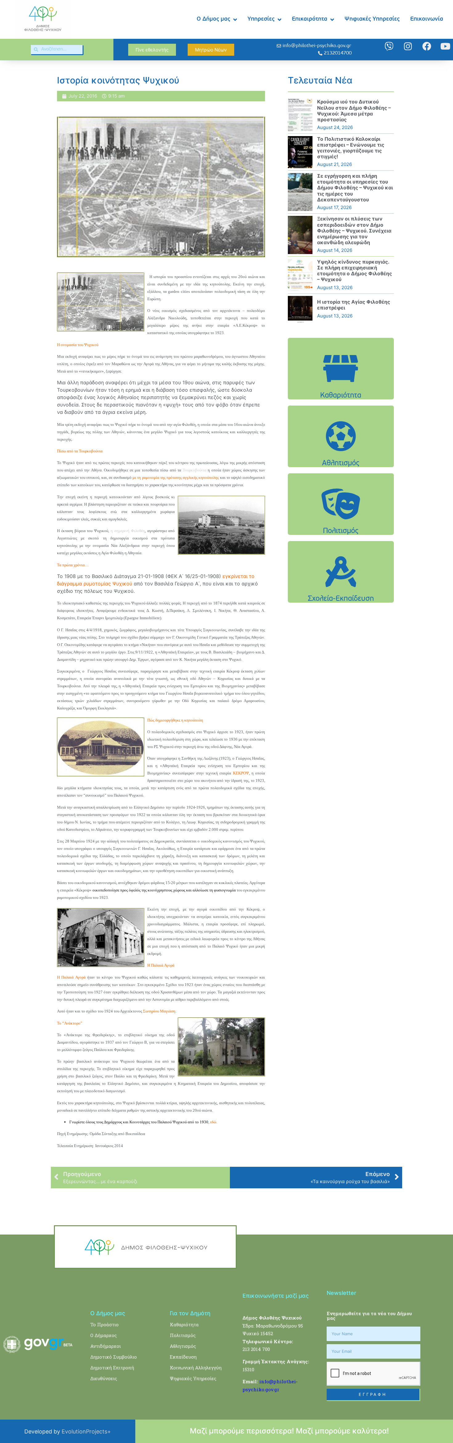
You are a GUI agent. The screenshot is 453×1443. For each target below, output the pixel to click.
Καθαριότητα (184, 1324)
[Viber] (389, 46)
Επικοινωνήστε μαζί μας (276, 1295)
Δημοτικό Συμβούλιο (113, 1357)
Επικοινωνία (426, 19)
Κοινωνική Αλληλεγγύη (196, 1367)
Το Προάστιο (104, 1324)
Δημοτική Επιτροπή (112, 1367)
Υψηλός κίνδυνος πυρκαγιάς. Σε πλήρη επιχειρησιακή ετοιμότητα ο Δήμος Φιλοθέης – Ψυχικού (354, 271)
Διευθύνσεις (103, 1378)
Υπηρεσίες (261, 19)
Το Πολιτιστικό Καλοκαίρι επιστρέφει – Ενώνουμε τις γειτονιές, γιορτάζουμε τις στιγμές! (350, 148)
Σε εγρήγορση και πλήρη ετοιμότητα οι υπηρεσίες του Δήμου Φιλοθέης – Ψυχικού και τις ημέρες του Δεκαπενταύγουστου (355, 188)
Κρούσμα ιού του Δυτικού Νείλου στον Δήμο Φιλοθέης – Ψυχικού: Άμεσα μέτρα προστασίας (354, 111)
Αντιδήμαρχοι (105, 1346)
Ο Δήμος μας (213, 19)
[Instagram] (407, 46)
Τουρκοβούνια (194, 470)
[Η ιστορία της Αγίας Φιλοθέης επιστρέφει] (300, 309)
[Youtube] (445, 46)
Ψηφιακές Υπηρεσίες (372, 19)
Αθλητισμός (183, 1346)
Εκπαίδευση (183, 1357)
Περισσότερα (341, 384)
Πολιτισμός (183, 1335)
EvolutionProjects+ (86, 1431)
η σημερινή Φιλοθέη (128, 530)
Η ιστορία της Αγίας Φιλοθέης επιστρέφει (353, 305)
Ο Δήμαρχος (103, 1335)
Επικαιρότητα (309, 19)
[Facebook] (426, 46)
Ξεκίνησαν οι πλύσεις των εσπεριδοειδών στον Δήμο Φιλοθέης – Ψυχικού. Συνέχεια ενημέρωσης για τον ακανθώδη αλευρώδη (354, 230)
